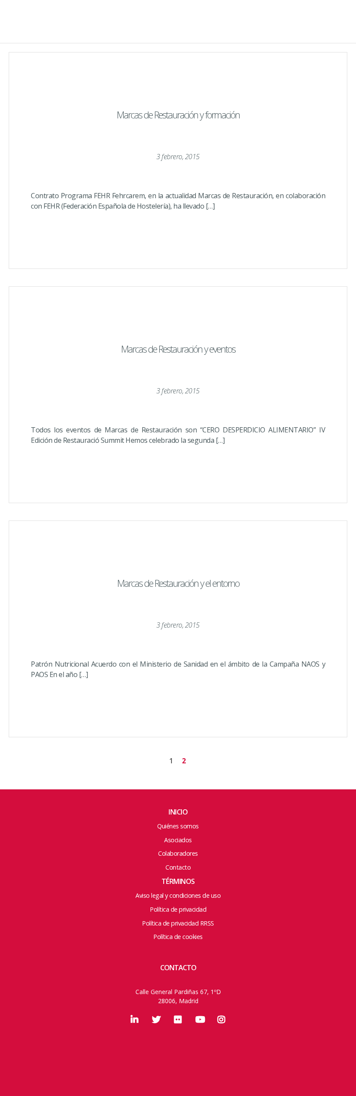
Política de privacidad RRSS (178, 923)
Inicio (178, 812)
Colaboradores (178, 103)
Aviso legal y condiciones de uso (178, 895)
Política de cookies (178, 936)
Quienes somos (178, 46)
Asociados (178, 84)
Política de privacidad (178, 909)
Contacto (178, 141)
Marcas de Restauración (47, 28)
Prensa (178, 122)
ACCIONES (178, 65)
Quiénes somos (178, 826)
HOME (178, 27)
